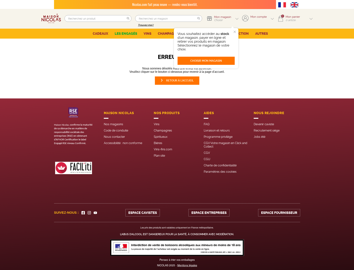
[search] (98, 18)
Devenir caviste (264, 124)
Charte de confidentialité (220, 165)
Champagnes (163, 130)
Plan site (159, 155)
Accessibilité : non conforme (123, 143)
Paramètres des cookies (220, 171)
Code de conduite (116, 130)
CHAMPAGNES (169, 34)
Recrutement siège (267, 130)
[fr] (283, 5)
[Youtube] (95, 212)
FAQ (206, 124)
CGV (207, 153)
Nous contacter (114, 137)
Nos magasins (113, 124)
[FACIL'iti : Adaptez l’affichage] (73, 168)
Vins (156, 124)
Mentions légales (187, 265)
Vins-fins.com (163, 149)
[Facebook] (83, 212)
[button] (128, 18)
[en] (295, 5)
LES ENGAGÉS (126, 34)
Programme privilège (218, 137)
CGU (207, 159)
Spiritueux (160, 137)
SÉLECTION (239, 34)
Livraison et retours (217, 130)
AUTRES (261, 34)
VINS (147, 34)
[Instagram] (89, 212)
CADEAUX (100, 34)
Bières (158, 143)
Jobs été (259, 137)
